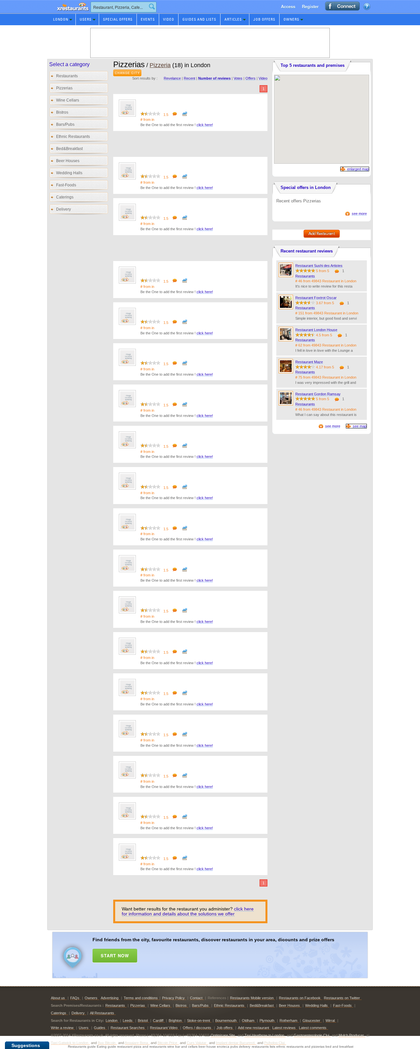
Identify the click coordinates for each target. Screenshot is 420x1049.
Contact (196, 998)
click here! (205, 125)
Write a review (62, 1028)
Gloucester (311, 1020)
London (60, 19)
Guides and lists (199, 19)
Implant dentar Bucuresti (235, 1043)
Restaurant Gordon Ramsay (318, 394)
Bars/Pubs (65, 124)
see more (359, 213)
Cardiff (158, 1020)
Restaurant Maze (309, 362)
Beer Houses (67, 161)
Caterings (65, 197)
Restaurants (67, 76)
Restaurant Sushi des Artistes (319, 266)
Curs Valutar (196, 1043)
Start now (115, 955)
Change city (127, 73)
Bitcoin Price (167, 1043)
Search (152, 6)
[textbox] (124, 7)
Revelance (172, 78)
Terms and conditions (141, 998)
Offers (250, 78)
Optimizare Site (223, 1035)
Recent (189, 78)
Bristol (143, 1020)
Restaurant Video (164, 1028)
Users (86, 19)
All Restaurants (102, 1013)
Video (168, 19)
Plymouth (267, 1020)
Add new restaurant (253, 1028)
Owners (291, 19)
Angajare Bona (136, 1043)
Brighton (175, 1020)
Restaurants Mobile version (252, 998)
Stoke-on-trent (198, 1020)
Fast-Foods (66, 185)
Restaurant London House (316, 330)
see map (360, 426)
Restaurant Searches (128, 1028)
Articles (233, 19)
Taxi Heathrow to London (264, 1035)
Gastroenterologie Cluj (311, 1035)
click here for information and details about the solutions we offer (188, 911)
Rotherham (288, 1020)
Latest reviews (284, 1028)
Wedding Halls (69, 173)
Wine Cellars (67, 100)
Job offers (264, 19)
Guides (99, 1028)
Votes (238, 78)
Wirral (330, 1020)
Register (310, 6)
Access (288, 6)
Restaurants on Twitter (342, 998)
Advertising (109, 998)
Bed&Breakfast (69, 148)
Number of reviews (214, 78)
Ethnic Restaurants (73, 136)
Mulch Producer (351, 1035)
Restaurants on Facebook (300, 998)
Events (148, 19)
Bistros (62, 112)
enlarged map (358, 169)
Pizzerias (64, 88)
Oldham (248, 1020)
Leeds (128, 1020)
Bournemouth (226, 1020)
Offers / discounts (197, 1028)
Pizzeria (160, 65)
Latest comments (312, 1028)
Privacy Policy (173, 998)
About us (58, 998)
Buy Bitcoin (107, 1043)
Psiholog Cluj (274, 1043)
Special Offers (118, 19)
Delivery (63, 209)
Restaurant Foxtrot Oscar (316, 298)
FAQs (74, 998)
